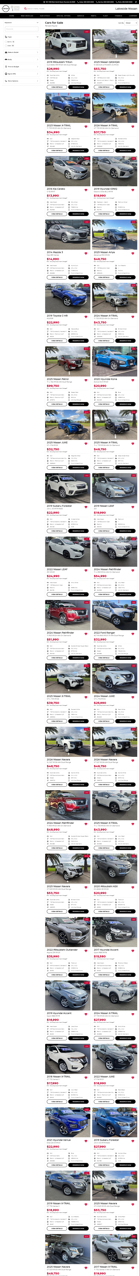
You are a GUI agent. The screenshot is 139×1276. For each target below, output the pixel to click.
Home (11, 16)
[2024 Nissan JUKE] (114, 678)
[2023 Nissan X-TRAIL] (67, 108)
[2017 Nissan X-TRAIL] (114, 1249)
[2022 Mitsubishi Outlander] (67, 932)
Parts (93, 16)
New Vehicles (27, 16)
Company (133, 16)
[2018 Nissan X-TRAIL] (67, 1059)
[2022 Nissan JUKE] (114, 1059)
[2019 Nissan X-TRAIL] (67, 1186)
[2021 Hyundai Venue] (67, 1122)
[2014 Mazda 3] (67, 235)
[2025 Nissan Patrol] (67, 361)
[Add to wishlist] (86, 63)
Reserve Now (78, 87)
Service (80, 16)
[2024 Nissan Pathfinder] (114, 552)
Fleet (105, 16)
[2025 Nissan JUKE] (67, 425)
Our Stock (45, 16)
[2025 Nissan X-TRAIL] (114, 425)
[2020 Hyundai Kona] (114, 361)
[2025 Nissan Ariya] (114, 235)
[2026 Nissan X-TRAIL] (114, 108)
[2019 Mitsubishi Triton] (67, 44)
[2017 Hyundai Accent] (114, 932)
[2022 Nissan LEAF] (67, 552)
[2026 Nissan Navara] (67, 742)
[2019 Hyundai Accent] (67, 995)
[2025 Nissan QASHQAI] (114, 44)
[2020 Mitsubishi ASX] (114, 869)
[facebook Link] (136, 2)
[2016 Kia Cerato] (67, 171)
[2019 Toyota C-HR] (67, 298)
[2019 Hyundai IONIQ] (114, 171)
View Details (57, 87)
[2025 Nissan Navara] (67, 869)
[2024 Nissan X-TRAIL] (114, 298)
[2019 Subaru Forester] (67, 488)
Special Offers (63, 16)
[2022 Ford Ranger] (114, 615)
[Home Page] (11, 8)
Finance (118, 16)
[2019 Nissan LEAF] (114, 488)
